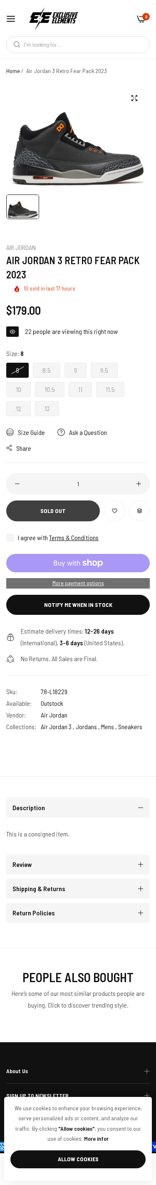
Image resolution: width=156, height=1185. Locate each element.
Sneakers (130, 726)
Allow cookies (78, 1158)
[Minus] (17, 483)
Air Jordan (21, 247)
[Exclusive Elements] (54, 18)
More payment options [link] (78, 582)
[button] (114, 510)
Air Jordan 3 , (57, 726)
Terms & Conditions (74, 537)
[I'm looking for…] (14, 44)
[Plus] (138, 483)
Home (13, 70)
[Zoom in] (134, 97)
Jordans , (88, 726)
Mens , (109, 726)
